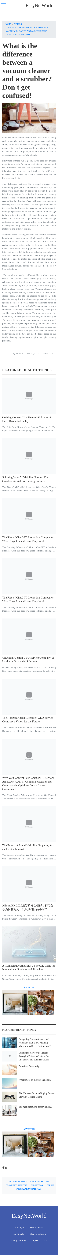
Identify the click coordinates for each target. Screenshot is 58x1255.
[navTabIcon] (3, 5)
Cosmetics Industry (16, 1185)
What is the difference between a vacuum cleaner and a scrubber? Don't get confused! (27, 31)
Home (8, 24)
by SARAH (18, 353)
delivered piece (18, 1181)
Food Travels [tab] (18, 1234)
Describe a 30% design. (30, 1066)
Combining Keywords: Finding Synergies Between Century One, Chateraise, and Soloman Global (34, 1056)
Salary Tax (37, 1185)
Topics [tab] (35, 1240)
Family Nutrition (39, 1181)
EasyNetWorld (39, 5)
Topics (18, 24)
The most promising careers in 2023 (35, 1107)
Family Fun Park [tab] (18, 1240)
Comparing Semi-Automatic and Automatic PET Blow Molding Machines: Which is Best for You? (35, 1042)
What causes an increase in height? (35, 1079)
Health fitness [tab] (36, 1227)
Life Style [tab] (19, 1227)
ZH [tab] (45, 1240)
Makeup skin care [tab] (38, 1234)
